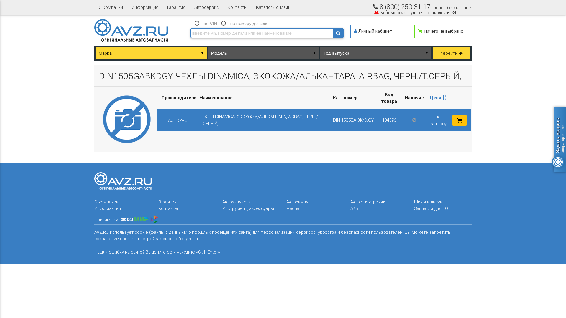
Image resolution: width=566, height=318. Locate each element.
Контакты (237, 7)
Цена (436, 97)
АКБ (354, 208)
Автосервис (206, 7)
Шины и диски (428, 202)
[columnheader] (438, 98)
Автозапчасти (236, 202)
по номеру (248, 23)
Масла (292, 208)
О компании (111, 7)
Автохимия (297, 202)
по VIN (210, 23)
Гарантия (176, 7)
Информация (145, 7)
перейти (449, 53)
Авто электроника (369, 202)
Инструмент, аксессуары (248, 208)
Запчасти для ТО (431, 208)
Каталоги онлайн (273, 7)
